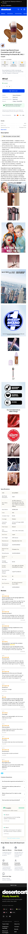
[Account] (21, 9)
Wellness (3, 13)
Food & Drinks (18, 13)
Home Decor (10, 13)
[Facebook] (10, 916)
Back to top (13, 885)
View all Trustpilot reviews (13, 838)
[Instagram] (3, 916)
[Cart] (24, 9)
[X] (6, 916)
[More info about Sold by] (21, 95)
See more (3, 129)
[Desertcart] (6, 9)
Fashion (25, 13)
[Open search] (18, 9)
